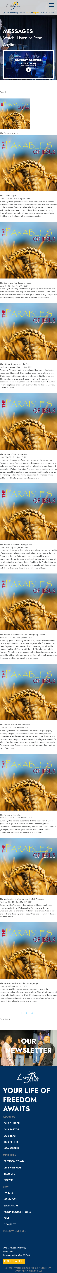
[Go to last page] (45, 1013)
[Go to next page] (38, 1013)
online (28, 12)
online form (17, 1058)
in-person (37, 12)
